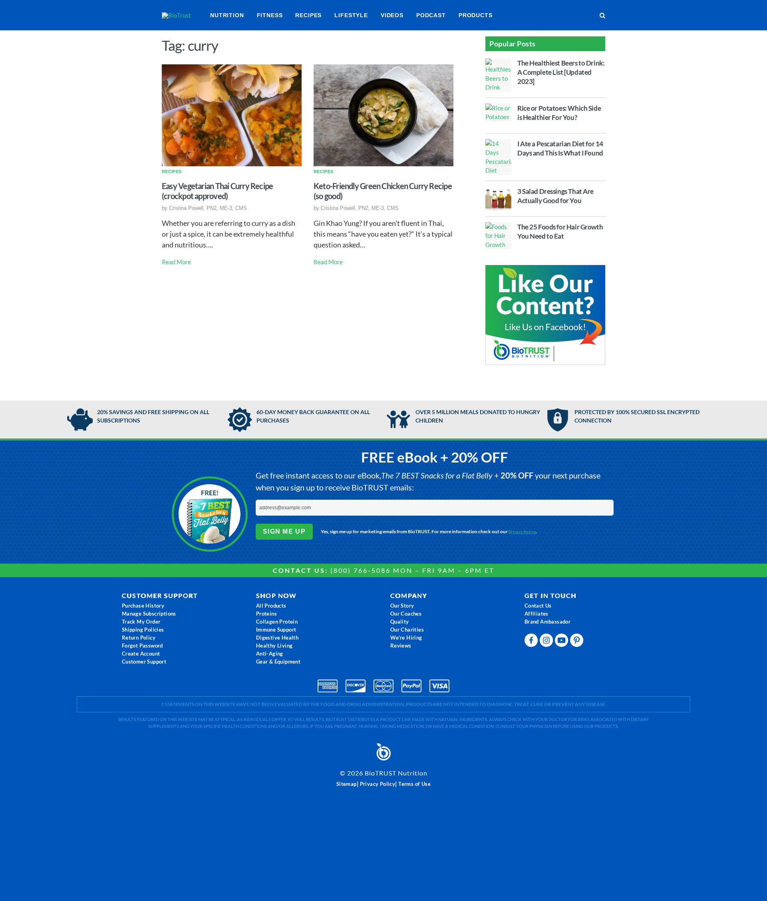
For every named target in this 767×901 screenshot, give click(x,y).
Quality (399, 621)
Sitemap (346, 784)
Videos (392, 15)
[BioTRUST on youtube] (562, 642)
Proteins (266, 613)
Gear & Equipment (278, 661)
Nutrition (227, 15)
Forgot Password (142, 645)
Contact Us (538, 605)
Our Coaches (405, 613)
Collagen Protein (277, 621)
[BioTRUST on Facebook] (532, 642)
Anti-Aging (269, 653)
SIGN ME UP (284, 531)
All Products (271, 605)
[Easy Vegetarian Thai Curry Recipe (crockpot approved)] (232, 114)
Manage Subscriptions (149, 613)
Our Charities (407, 629)
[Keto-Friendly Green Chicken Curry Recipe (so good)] (383, 114)
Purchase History (143, 605)
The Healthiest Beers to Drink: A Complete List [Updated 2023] (560, 72)
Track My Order (141, 621)
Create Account (141, 653)
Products (476, 15)
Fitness (270, 15)
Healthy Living (274, 645)
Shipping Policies (143, 629)
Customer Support (144, 661)
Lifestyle (351, 15)
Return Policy (138, 637)
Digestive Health (277, 637)
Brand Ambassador (547, 621)
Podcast (431, 15)
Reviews (400, 645)
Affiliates (536, 613)
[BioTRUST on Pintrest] (577, 642)
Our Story (402, 605)
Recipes (308, 15)
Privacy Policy (522, 531)
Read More (176, 261)
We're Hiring (406, 637)
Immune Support (276, 629)
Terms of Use (414, 784)
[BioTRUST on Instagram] (547, 642)
